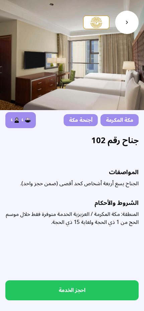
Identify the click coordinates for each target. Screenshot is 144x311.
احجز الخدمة (72, 290)
